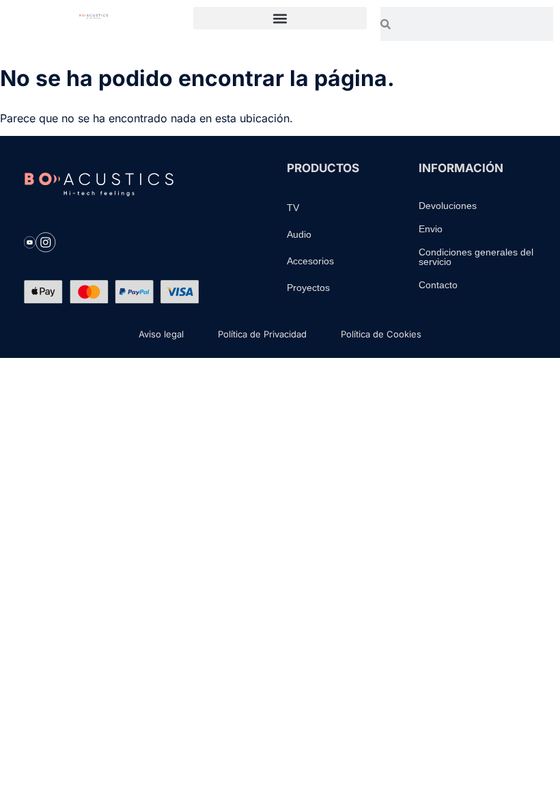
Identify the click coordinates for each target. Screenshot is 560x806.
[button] (279, 18)
